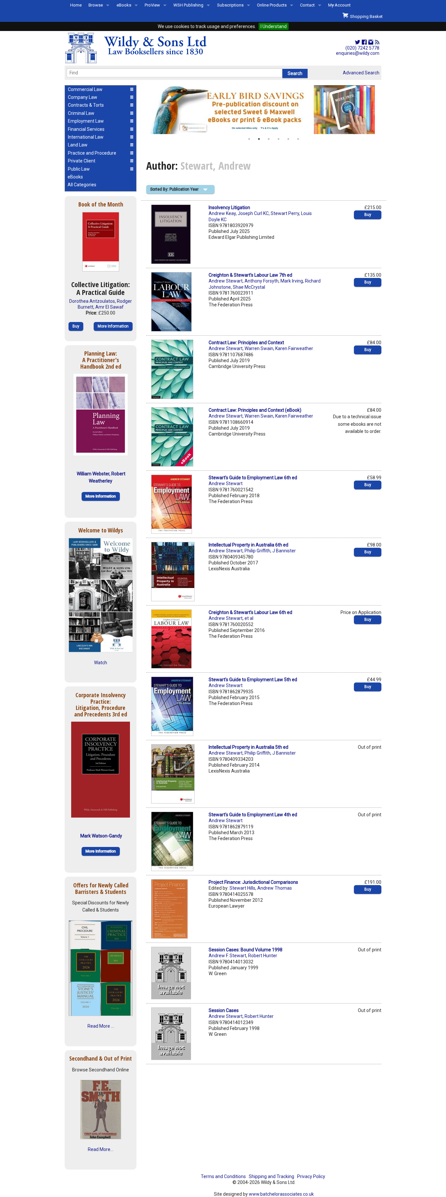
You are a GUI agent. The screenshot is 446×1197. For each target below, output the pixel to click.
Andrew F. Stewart (227, 955)
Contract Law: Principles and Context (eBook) (255, 410)
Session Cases (224, 1010)
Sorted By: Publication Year (174, 189)
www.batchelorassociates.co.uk (281, 1194)
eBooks (124, 5)
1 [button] (249, 139)
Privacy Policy (311, 1176)
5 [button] (288, 139)
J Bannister (284, 550)
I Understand (274, 26)
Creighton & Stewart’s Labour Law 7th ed (250, 275)
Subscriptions (230, 5)
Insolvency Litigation (229, 207)
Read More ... (101, 1026)
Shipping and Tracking (271, 1176)
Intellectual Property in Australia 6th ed (248, 544)
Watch (100, 662)
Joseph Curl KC (253, 213)
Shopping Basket (365, 16)
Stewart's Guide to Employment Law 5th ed (253, 679)
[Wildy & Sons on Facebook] (364, 42)
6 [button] (298, 139)
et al (249, 618)
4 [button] (278, 139)
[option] (263, 109)
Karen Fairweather (294, 348)
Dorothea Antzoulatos (92, 301)
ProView (152, 5)
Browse (95, 5)
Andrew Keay (222, 213)
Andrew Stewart (226, 281)
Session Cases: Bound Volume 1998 (245, 949)
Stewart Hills (242, 888)
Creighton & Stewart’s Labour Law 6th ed (250, 612)
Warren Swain (259, 348)
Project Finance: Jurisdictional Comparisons (253, 882)
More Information (113, 326)
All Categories (82, 184)
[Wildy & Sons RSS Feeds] (377, 42)
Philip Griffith (257, 550)
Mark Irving (291, 281)
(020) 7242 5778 (362, 48)
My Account (339, 5)
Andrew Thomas (274, 888)
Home (76, 5)
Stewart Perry (285, 213)
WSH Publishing (188, 5)
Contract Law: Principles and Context (246, 342)
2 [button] (259, 139)
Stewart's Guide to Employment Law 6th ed (253, 477)
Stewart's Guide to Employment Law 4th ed (253, 814)
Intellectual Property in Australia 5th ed (248, 747)
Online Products (272, 5)
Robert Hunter (262, 955)
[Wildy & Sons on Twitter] (357, 42)
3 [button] (268, 139)
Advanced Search (361, 72)
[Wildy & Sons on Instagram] (370, 42)
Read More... (100, 1149)
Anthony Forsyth (262, 281)
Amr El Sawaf (109, 307)
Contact (307, 5)
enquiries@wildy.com (357, 53)
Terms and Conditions (223, 1176)
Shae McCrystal (249, 287)
